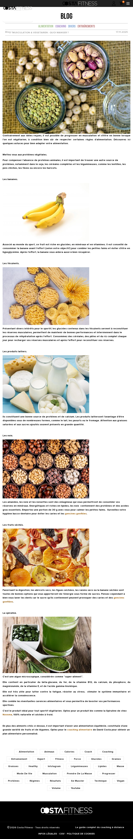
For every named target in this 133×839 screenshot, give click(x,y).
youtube (75, 788)
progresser (108, 773)
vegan (120, 780)
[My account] (113, 3)
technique (100, 780)
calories (69, 751)
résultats (55, 780)
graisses (13, 766)
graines (116, 758)
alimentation (26, 751)
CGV (62, 833)
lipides (102, 766)
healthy (33, 766)
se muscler (77, 780)
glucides (96, 758)
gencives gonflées (76, 513)
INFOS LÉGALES (47, 833)
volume (56, 788)
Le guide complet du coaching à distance (99, 827)
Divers (72, 26)
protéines (13, 780)
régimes (35, 780)
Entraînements (86, 26)
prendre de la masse (79, 773)
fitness (59, 758)
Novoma (7, 714)
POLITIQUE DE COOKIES (81, 833)
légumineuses (79, 766)
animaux (49, 751)
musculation (49, 773)
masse (120, 766)
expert (41, 758)
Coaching (60, 26)
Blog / (8, 32)
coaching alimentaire (79, 729)
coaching (107, 751)
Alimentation (45, 26)
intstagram (54, 766)
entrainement (19, 758)
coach (88, 751)
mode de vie (24, 773)
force (77, 758)
